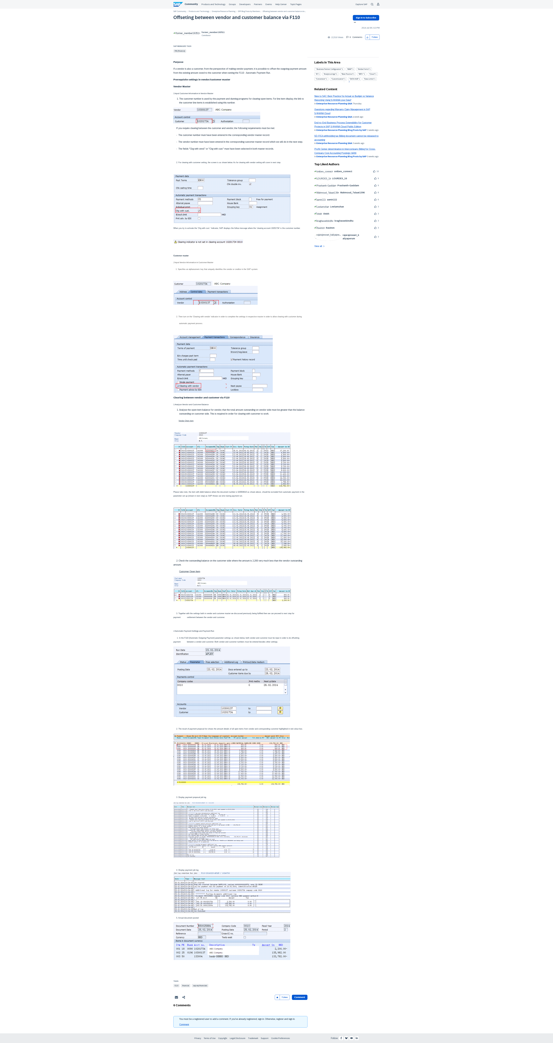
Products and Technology (213, 4)
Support (265, 1038)
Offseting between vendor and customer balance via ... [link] (284, 11)
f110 (176, 986)
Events (269, 4)
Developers (245, 4)
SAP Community (179, 11)
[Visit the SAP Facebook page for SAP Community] (341, 1038)
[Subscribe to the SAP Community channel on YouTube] (351, 1038)
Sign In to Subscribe (366, 18)
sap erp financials (200, 986)
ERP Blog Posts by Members (249, 11)
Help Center (281, 4)
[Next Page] (349, 82)
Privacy (197, 1038)
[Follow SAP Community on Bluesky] (346, 1038)
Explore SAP (361, 4)
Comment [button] (299, 997)
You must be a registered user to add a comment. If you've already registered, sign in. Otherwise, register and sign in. (237, 1019)
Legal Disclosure (237, 1038)
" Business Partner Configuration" (329, 69)
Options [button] (354, 22)
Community (191, 4)
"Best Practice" (347, 74)
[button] (367, 37)
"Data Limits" (369, 79)
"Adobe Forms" (363, 69)
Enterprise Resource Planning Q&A (334, 103)
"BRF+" (361, 74)
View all (318, 246)
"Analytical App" (330, 74)
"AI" (317, 74)
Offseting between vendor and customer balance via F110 (236, 17)
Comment (184, 1024)
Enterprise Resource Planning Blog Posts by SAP (341, 130)
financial (185, 986)
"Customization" (337, 79)
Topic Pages (296, 4)
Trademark (253, 1038)
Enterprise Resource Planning (223, 11)
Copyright (222, 1038)
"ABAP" (349, 69)
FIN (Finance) (180, 51)
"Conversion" (321, 79)
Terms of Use (210, 1038)
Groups (232, 4)
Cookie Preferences (280, 1038)
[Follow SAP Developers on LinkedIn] (357, 1038)
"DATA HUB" (354, 79)
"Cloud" (372, 74)
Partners (258, 4)
